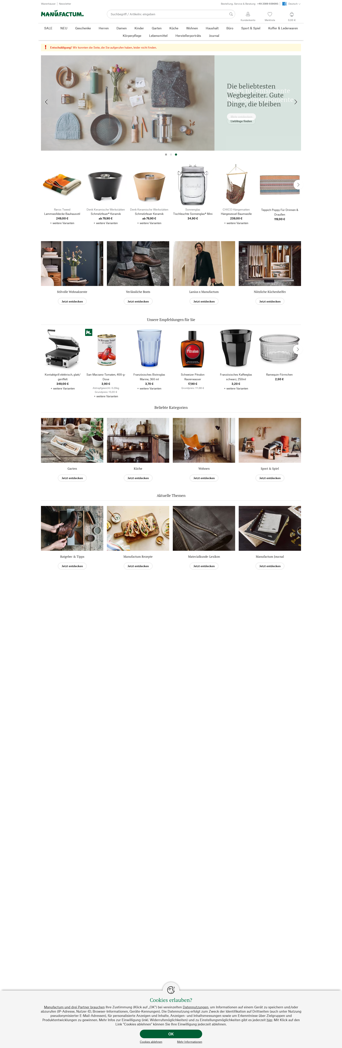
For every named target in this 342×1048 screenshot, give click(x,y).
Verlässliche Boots (138, 292)
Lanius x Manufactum (204, 292)
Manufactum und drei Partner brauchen (74, 1007)
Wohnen (204, 468)
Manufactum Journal (270, 556)
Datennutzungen (195, 1007)
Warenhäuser (48, 3)
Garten (72, 468)
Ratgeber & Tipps (72, 556)
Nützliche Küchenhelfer (270, 292)
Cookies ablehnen (151, 1041)
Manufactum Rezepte (138, 556)
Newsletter (65, 3)
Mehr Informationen (189, 1041)
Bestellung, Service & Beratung (249, 3)
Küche (138, 468)
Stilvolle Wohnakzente (72, 292)
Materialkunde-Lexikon (204, 556)
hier (269, 1020)
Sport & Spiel (270, 468)
